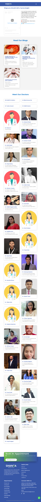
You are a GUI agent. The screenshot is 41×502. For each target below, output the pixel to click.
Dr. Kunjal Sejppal (9, 441)
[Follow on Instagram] (24, 493)
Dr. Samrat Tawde (26, 140)
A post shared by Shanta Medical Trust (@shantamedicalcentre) (15, 33)
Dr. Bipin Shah (25, 424)
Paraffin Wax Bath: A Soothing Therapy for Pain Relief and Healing (11, 57)
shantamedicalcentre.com (29, 23)
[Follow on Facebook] (22, 493)
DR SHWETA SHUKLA (10, 100)
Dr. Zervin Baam (26, 159)
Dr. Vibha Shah (8, 302)
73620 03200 (31, 487)
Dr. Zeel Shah (25, 203)
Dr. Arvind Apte (26, 337)
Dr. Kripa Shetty (9, 163)
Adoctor (33, 500)
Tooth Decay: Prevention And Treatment (11, 80)
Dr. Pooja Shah (25, 250)
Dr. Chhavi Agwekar (27, 318)
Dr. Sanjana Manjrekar (10, 324)
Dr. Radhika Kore (9, 231)
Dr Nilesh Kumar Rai (27, 100)
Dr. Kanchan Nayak (26, 381)
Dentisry (9, 82)
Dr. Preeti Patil (8, 392)
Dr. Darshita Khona (9, 280)
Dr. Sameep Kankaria (27, 272)
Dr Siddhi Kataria (26, 106)
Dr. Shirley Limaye (9, 346)
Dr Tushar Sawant (9, 106)
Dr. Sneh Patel (8, 255)
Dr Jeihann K (8, 127)
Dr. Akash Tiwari (26, 296)
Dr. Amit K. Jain (8, 416)
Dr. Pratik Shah (8, 370)
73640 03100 (25, 487)
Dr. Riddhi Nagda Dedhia (11, 207)
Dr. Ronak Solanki (26, 399)
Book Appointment (11, 459)
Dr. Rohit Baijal (8, 145)
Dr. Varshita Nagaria (27, 361)
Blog (6, 59)
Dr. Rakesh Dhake (26, 122)
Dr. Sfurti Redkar (26, 228)
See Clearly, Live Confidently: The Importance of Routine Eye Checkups (28, 58)
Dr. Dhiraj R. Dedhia (9, 188)
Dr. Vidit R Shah (26, 185)
